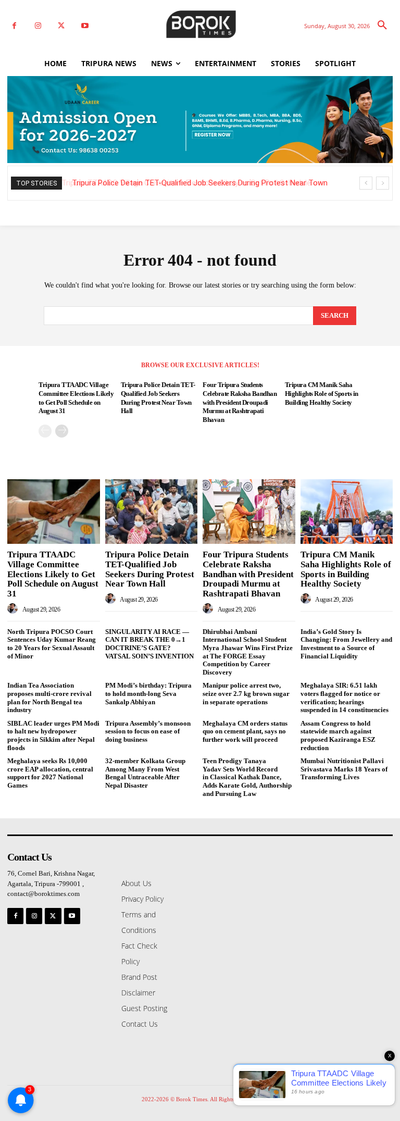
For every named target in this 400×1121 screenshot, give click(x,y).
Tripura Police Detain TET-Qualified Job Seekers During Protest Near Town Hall (149, 569)
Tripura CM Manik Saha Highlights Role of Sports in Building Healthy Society (321, 393)
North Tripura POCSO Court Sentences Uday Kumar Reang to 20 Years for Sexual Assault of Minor (51, 644)
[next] (382, 183)
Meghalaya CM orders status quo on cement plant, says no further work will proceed (245, 731)
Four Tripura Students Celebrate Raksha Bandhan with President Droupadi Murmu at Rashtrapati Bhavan (240, 402)
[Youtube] (85, 26)
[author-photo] (14, 609)
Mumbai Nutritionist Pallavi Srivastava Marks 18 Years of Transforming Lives (344, 769)
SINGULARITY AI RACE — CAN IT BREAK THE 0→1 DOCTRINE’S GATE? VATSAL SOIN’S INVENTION (149, 644)
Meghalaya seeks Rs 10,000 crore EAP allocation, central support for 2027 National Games (50, 773)
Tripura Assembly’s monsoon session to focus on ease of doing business (148, 731)
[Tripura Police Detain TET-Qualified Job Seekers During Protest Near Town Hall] (151, 511)
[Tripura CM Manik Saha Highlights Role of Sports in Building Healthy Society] (347, 511)
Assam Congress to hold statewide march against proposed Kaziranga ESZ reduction (338, 735)
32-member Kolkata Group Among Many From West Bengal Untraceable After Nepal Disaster (145, 773)
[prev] (365, 183)
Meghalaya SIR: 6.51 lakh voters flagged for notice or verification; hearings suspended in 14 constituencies (345, 697)
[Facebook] (14, 26)
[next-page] (61, 431)
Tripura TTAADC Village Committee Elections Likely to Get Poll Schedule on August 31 (52, 574)
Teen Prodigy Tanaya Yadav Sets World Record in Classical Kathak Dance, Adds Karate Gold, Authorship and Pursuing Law (247, 777)
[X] (61, 26)
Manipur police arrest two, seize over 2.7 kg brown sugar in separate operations (246, 693)
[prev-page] (45, 431)
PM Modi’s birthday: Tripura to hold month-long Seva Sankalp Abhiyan (148, 693)
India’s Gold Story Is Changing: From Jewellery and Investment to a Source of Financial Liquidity (346, 644)
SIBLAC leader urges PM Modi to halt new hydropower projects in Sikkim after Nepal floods (53, 735)
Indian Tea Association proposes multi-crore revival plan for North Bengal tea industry (49, 697)
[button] (382, 25)
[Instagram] (38, 26)
